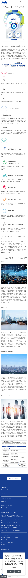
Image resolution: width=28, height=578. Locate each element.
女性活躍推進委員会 (5, 549)
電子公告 (3, 561)
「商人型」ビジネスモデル (6, 493)
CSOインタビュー (4, 507)
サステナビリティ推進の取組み (7, 542)
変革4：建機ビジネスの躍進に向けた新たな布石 (10, 525)
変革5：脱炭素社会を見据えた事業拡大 (9, 527)
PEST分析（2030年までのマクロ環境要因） (10, 537)
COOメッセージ (4, 489)
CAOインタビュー (4, 539)
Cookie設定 (3, 576)
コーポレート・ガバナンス (6, 547)
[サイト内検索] (20, 2)
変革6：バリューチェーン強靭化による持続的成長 (11, 530)
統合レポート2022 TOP (14, 478)
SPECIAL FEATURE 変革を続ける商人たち (9, 512)
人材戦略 (3, 544)
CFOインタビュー (4, 501)
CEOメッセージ (4, 487)
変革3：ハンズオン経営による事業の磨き (9, 522)
